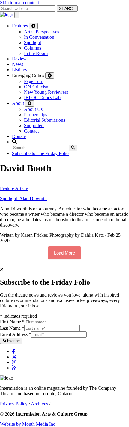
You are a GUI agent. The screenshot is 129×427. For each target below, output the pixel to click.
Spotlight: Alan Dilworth (23, 198)
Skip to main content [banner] (19, 2)
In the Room (36, 53)
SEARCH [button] (67, 8)
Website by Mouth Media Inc (27, 424)
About (18, 103)
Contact (31, 130)
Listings (19, 69)
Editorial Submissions (44, 120)
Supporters (34, 125)
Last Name (12, 328)
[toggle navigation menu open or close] (16, 15)
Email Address (15, 334)
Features (20, 25)
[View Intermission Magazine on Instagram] (14, 362)
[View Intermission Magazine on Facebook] (13, 351)
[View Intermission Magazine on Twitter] (14, 356)
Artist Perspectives (41, 31)
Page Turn (34, 81)
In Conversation (39, 37)
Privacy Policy (14, 403)
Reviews (20, 58)
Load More (64, 252)
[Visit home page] (7, 14)
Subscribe (11, 341)
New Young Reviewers (46, 92)
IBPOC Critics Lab (42, 97)
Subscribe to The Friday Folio (40, 153)
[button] (14, 141)
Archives (39, 403)
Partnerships (35, 114)
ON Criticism (37, 86)
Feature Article (14, 188)
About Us (33, 109)
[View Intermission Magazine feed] (14, 367)
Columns (32, 47)
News (17, 64)
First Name (12, 321)
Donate (19, 136)
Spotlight (32, 42)
